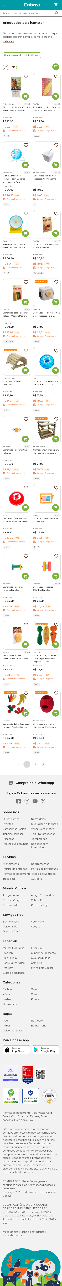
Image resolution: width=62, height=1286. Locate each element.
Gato (34, 989)
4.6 (28, 447)
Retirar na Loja (39, 905)
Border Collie (38, 1025)
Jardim (7, 999)
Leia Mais (8, 41)
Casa (34, 994)
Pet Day (8, 967)
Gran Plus (36, 962)
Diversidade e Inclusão (44, 824)
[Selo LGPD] (49, 1104)
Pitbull (6, 1025)
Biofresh (8, 953)
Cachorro (8, 989)
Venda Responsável (43, 828)
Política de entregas (15, 868)
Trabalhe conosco (13, 833)
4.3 (28, 104)
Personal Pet (10, 926)
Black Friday (10, 957)
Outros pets (10, 1004)
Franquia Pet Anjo (13, 931)
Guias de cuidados (13, 972)
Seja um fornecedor (43, 833)
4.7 (59, 241)
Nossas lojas (38, 819)
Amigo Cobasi (11, 895)
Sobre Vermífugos (13, 962)
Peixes (35, 999)
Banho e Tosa (11, 921)
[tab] (5, 67)
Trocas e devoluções (43, 873)
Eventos (8, 824)
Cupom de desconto (43, 953)
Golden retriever (12, 1030)
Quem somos (11, 819)
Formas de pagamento (17, 873)
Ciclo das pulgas (40, 957)
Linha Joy (36, 948)
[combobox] (31, 13)
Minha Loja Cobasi (42, 967)
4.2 (59, 515)
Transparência (39, 838)
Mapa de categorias (32, 1231)
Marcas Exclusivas (13, 948)
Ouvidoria (36, 878)
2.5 (59, 104)
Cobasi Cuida (10, 905)
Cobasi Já (36, 900)
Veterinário (37, 921)
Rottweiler (37, 1020)
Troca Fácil (9, 878)
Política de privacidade (44, 868)
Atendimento (11, 863)
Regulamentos (40, 863)
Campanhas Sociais (14, 828)
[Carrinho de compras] (56, 5)
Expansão (8, 838)
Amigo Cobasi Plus (42, 895)
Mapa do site (10, 1231)
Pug (5, 1020)
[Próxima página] (43, 764)
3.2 (59, 172)
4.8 (28, 172)
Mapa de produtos (14, 1235)
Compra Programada (15, 900)
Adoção (35, 926)
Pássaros (8, 994)
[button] (4, 5)
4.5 (28, 652)
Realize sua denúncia (15, 843)
